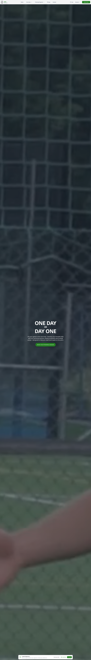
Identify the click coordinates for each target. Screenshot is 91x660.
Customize (64, 657)
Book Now (86, 2)
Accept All (69, 657)
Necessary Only (56, 657)
